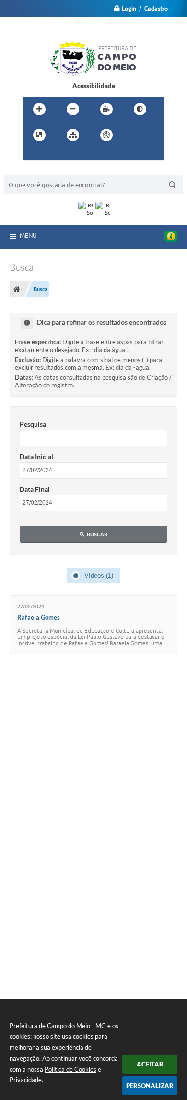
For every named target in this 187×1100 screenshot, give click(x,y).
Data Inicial (36, 457)
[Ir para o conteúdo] (133, 135)
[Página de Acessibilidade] (106, 135)
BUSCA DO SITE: (32, 170)
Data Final (35, 489)
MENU (28, 235)
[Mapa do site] (73, 135)
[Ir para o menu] (33, 154)
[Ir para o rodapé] (75, 154)
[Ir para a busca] (54, 154)
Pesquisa (33, 424)
